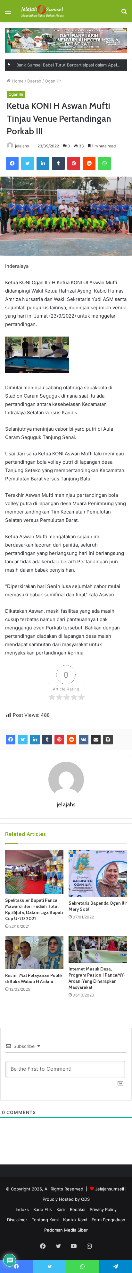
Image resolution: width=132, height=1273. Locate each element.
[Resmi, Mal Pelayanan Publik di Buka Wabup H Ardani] (34, 952)
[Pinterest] (73, 163)
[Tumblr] (58, 163)
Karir (60, 1209)
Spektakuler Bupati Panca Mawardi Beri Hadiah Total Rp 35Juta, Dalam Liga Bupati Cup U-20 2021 (34, 909)
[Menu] (8, 13)
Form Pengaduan (108, 1219)
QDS (85, 1199)
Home (17, 80)
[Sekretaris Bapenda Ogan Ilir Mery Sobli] (98, 873)
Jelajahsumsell (109, 1188)
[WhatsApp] (104, 163)
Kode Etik (42, 1209)
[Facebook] (12, 163)
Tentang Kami (45, 1219)
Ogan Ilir (53, 80)
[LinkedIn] (43, 163)
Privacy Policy (103, 1209)
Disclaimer (17, 1219)
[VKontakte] (83, 739)
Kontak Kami (75, 1219)
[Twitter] (27, 163)
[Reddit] (89, 163)
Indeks (22, 1209)
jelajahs (22, 146)
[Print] (108, 739)
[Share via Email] (96, 739)
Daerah (34, 80)
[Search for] (124, 13)
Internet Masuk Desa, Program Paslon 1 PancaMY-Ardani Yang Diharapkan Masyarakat (97, 978)
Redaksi (77, 1209)
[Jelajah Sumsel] (41, 10)
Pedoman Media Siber (66, 1230)
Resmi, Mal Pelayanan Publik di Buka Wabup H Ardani (33, 978)
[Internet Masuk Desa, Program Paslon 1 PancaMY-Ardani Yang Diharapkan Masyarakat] (98, 949)
